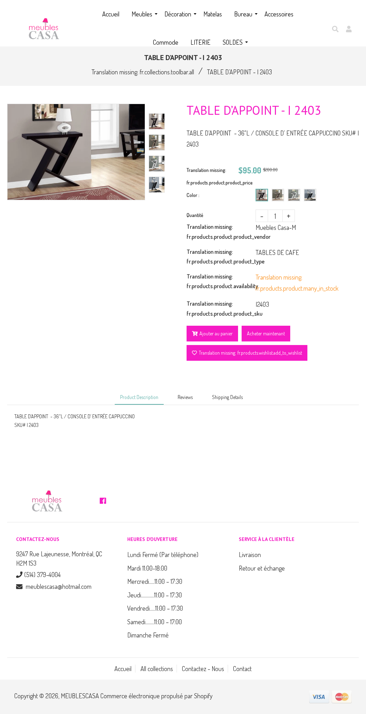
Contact (242, 669)
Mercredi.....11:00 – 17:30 (154, 581)
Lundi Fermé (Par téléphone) (162, 554)
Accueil (123, 669)
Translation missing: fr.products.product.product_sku (221, 308)
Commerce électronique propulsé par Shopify (156, 696)
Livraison (250, 554)
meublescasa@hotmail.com (59, 586)
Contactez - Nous (203, 669)
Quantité (195, 215)
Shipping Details (227, 397)
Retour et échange (262, 568)
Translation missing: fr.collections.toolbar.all (143, 72)
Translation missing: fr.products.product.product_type (221, 256)
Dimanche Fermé (148, 635)
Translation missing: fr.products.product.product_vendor (221, 231)
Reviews (185, 397)
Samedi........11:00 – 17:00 (154, 622)
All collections (156, 669)
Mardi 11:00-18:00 (147, 568)
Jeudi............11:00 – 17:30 (154, 595)
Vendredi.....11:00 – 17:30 (155, 608)
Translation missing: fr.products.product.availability (221, 281)
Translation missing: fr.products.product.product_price (212, 176)
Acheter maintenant (266, 333)
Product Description (139, 397)
